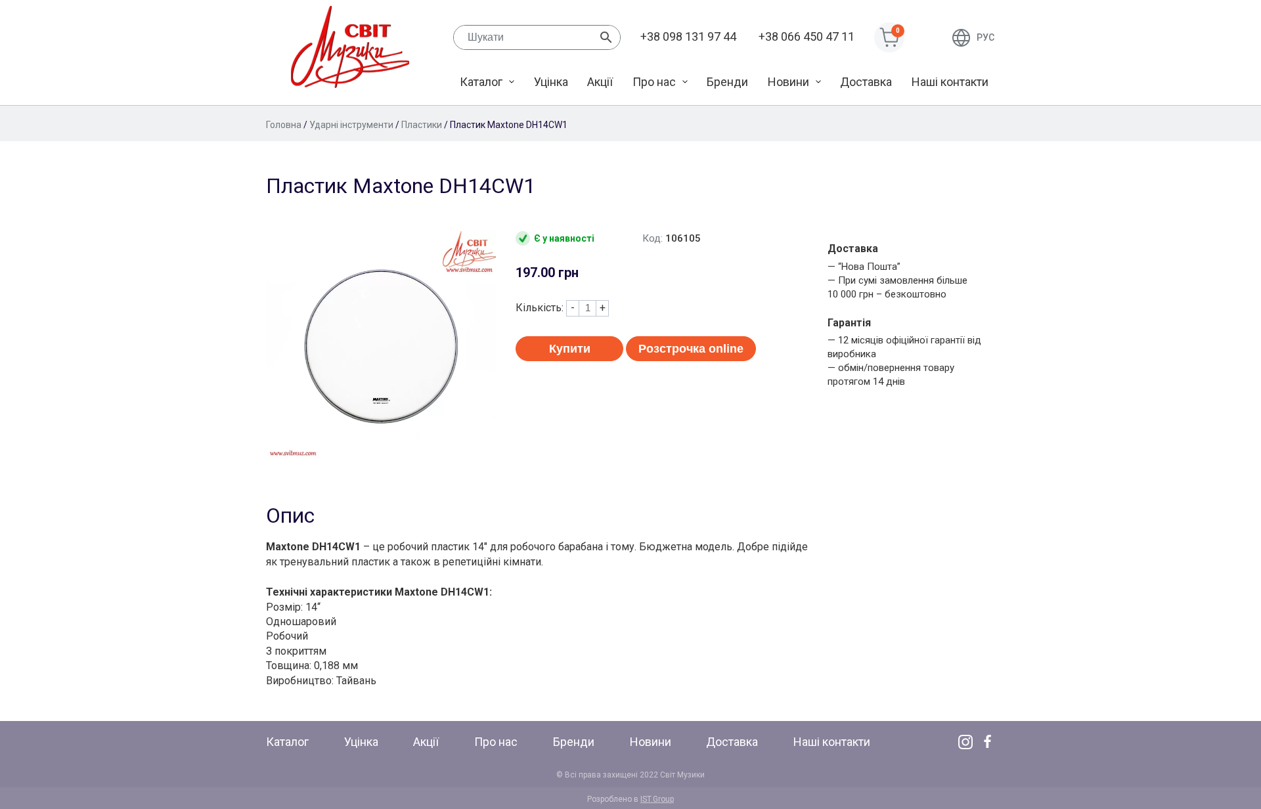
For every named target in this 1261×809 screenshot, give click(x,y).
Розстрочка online (690, 348)
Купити (569, 348)
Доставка (866, 82)
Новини (788, 82)
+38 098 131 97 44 (688, 36)
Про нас (654, 82)
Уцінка (551, 82)
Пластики (421, 125)
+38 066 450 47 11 (806, 36)
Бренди (727, 82)
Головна (283, 125)
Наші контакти (950, 82)
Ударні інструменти (351, 125)
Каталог (481, 82)
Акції (600, 82)
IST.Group (657, 799)
